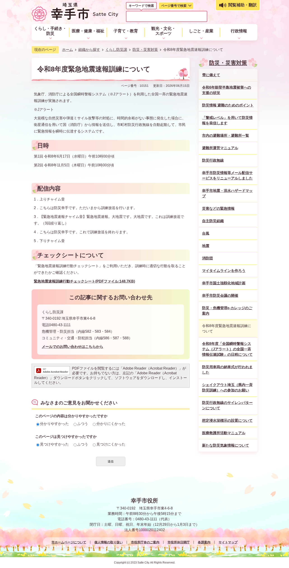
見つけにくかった (110, 444)
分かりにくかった (110, 424)
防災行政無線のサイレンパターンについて (227, 405)
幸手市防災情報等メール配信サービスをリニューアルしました (227, 175)
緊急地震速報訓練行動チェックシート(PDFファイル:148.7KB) (84, 281)
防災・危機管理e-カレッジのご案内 (227, 310)
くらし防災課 (116, 50)
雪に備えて (211, 75)
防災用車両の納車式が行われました (227, 369)
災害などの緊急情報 (218, 208)
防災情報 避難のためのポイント (228, 105)
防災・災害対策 (145, 50)
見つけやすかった (54, 444)
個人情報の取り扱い (108, 542)
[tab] (141, 6)
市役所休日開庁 (179, 542)
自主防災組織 (213, 221)
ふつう (82, 424)
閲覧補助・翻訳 (242, 5)
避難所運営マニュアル (220, 148)
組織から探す (89, 50)
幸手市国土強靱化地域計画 (223, 283)
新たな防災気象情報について (225, 445)
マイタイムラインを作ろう (223, 271)
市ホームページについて (68, 542)
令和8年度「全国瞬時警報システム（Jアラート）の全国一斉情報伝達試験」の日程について (227, 349)
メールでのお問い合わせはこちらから (72, 347)
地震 (205, 246)
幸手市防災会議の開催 (220, 295)
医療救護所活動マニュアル (223, 433)
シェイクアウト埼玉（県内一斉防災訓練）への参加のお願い (227, 387)
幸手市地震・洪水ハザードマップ (227, 193)
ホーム (67, 50)
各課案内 (204, 542)
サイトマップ (228, 542)
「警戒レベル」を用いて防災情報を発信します (227, 120)
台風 (205, 233)
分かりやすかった (54, 424)
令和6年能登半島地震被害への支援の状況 (226, 90)
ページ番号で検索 (173, 5)
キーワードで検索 (141, 5)
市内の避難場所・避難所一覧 (225, 135)
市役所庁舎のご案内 (145, 542)
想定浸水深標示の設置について (227, 420)
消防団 (207, 258)
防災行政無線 (213, 160)
